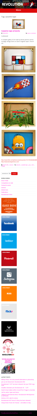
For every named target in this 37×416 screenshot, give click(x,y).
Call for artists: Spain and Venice (10, 392)
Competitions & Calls (7, 183)
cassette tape (24, 165)
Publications (4, 192)
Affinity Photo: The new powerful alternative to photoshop (17, 379)
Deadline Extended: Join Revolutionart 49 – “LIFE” (15, 387)
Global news (4, 190)
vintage (3, 166)
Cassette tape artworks (10, 31)
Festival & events (6, 185)
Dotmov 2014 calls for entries (9, 398)
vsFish (30, 413)
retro (32, 165)
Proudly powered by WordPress (9, 413)
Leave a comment (31, 33)
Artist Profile (5, 165)
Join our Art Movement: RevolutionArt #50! (13, 382)
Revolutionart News (6, 194)
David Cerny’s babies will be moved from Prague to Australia (18, 390)
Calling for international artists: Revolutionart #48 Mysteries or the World (17, 395)
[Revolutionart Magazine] (18, 6)
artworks (18, 165)
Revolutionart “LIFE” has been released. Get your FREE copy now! (18, 384)
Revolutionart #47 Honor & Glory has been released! (15, 400)
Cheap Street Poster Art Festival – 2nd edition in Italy (16, 403)
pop (30, 165)
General (11, 165)
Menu (18, 10)
